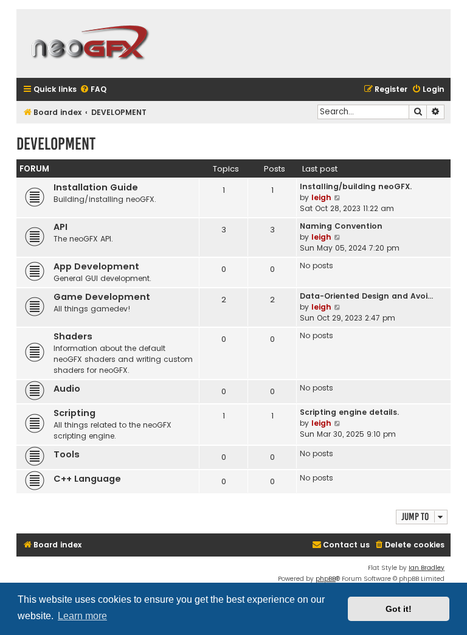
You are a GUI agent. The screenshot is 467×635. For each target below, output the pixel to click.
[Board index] (89, 43)
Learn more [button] (82, 616)
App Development (96, 266)
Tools (67, 454)
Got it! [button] (399, 609)
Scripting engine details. (349, 412)
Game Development (102, 297)
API (60, 227)
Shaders (73, 336)
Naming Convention (341, 226)
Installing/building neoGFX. (356, 186)
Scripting (74, 413)
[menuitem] (93, 90)
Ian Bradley (427, 567)
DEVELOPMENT (55, 143)
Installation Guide (96, 187)
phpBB (326, 578)
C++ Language (87, 479)
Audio (67, 389)
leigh (321, 197)
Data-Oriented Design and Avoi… (366, 296)
